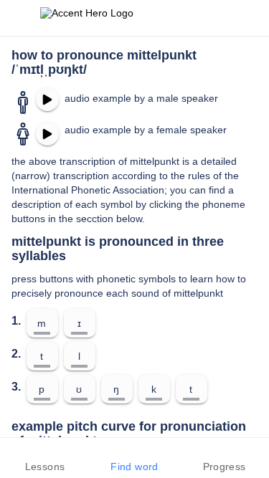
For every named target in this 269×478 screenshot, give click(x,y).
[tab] (45, 458)
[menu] (20, 18)
